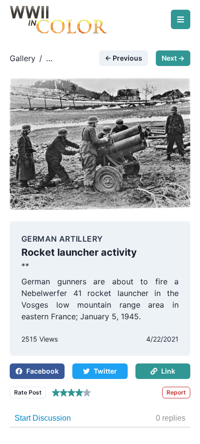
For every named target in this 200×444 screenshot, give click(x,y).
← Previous (123, 58)
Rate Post (28, 392)
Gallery (22, 58)
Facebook (42, 371)
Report (176, 392)
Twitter (105, 371)
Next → (173, 58)
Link (168, 371)
